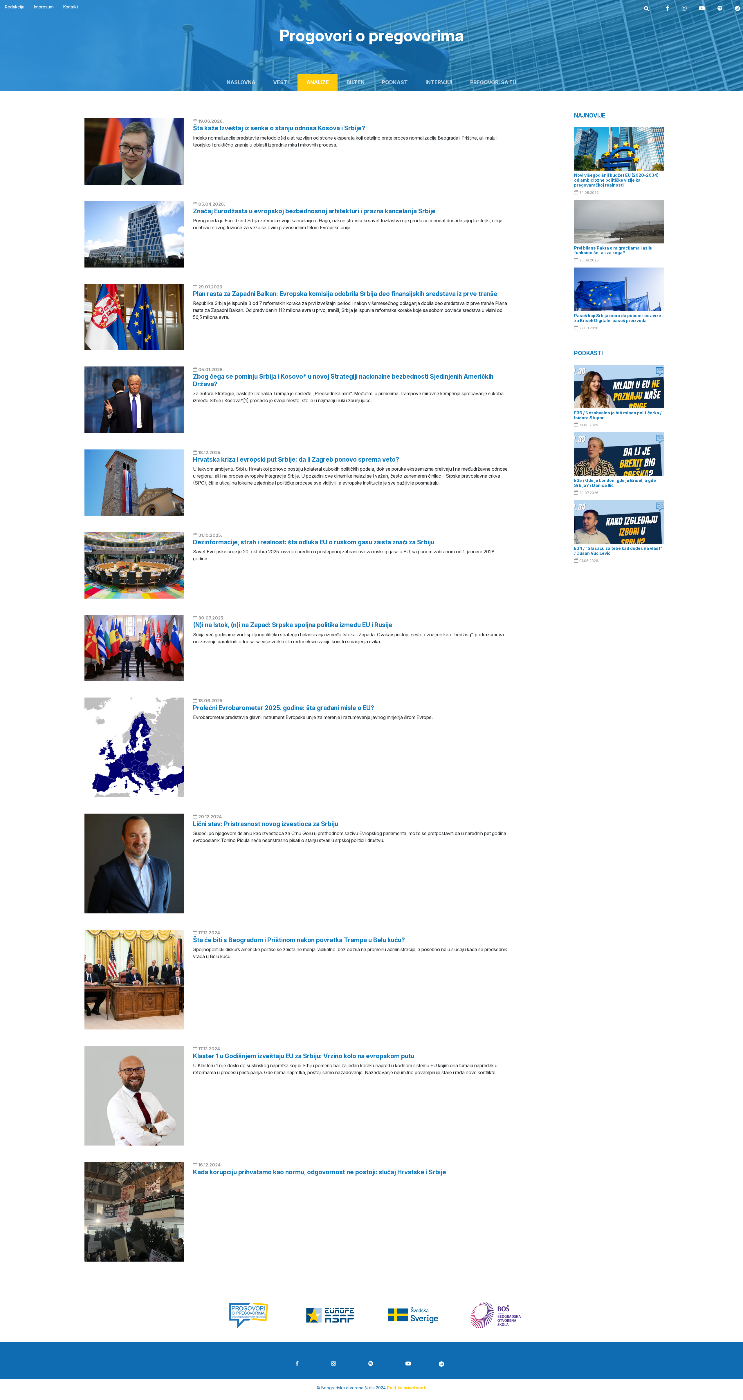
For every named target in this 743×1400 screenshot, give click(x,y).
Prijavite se (371, 773)
